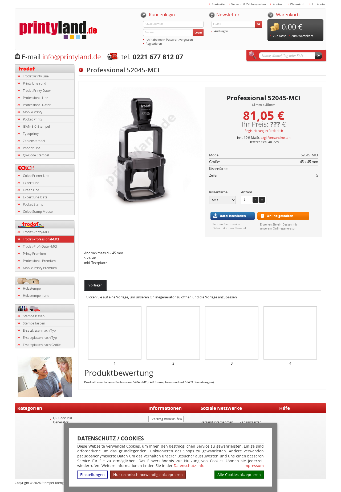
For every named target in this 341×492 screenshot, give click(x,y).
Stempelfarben (34, 323)
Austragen (221, 31)
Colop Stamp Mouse (38, 211)
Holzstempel (32, 288)
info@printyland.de (71, 56)
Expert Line (31, 183)
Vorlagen (95, 285)
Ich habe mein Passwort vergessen (169, 39)
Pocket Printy (32, 119)
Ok (259, 24)
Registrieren (154, 43)
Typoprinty (31, 133)
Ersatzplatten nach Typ (40, 337)
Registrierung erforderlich (264, 130)
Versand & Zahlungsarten (248, 4)
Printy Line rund (34, 83)
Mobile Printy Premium (40, 268)
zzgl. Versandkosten (275, 137)
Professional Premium (39, 260)
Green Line (31, 190)
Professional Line (35, 97)
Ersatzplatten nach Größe (42, 345)
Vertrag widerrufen (167, 419)
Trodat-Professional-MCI (41, 239)
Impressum (253, 465)
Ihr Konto (318, 4)
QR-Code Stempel (36, 155)
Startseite (218, 4)
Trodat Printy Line (36, 76)
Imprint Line (31, 148)
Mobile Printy (32, 112)
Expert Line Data (35, 197)
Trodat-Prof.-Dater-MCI (40, 246)
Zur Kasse (279, 36)
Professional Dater (37, 105)
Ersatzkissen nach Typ (39, 330)
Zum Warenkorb (302, 36)
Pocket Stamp (33, 204)
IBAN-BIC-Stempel (36, 126)
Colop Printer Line (36, 175)
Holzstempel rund (36, 295)
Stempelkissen (33, 316)
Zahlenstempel (34, 141)
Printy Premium (34, 253)
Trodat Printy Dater (37, 90)
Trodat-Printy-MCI (36, 232)
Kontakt (278, 4)
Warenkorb (297, 4)
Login (198, 32)
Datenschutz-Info (189, 465)
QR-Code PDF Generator (63, 420)
